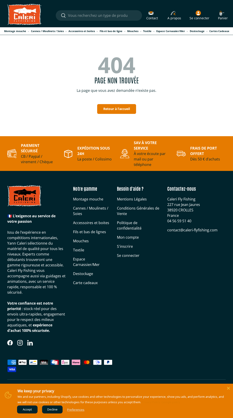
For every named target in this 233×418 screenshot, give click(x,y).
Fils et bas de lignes (89, 231)
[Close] (228, 388)
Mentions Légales (132, 199)
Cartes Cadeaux (219, 31)
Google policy (170, 402)
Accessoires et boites (91, 222)
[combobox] (99, 15)
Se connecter (128, 255)
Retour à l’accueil (116, 109)
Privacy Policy (151, 402)
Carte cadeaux (85, 282)
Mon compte (128, 237)
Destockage (83, 273)
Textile (78, 250)
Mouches (81, 240)
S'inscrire (125, 246)
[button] (223, 15)
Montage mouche (88, 199)
